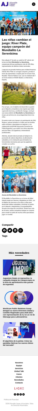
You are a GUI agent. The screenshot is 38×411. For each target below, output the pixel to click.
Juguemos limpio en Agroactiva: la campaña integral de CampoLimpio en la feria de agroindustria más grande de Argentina (19, 281)
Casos (19, 374)
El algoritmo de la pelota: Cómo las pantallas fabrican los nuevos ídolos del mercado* (18, 343)
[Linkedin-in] (23, 394)
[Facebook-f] (20, 394)
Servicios (19, 368)
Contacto (19, 383)
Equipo (19, 366)
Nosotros (19, 363)
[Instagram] (15, 394)
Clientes (19, 377)
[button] (33, 4)
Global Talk (19, 371)
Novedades (19, 380)
